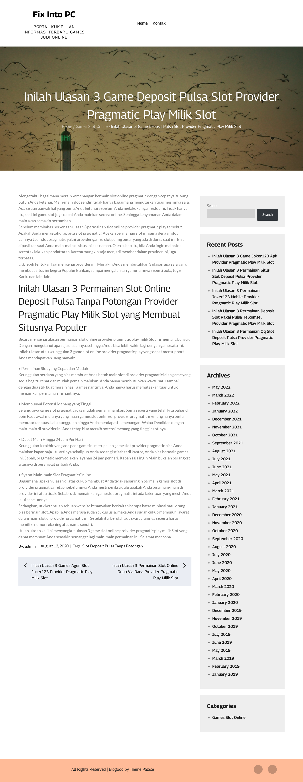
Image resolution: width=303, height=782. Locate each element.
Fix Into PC (54, 14)
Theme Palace (142, 769)
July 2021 (221, 459)
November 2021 (227, 427)
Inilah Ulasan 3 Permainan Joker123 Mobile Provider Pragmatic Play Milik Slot (236, 296)
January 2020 (225, 602)
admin (30, 545)
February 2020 (226, 594)
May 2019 (221, 650)
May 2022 (221, 387)
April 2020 (222, 578)
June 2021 (222, 467)
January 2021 (225, 506)
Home (142, 23)
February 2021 (226, 498)
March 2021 (223, 490)
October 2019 (225, 626)
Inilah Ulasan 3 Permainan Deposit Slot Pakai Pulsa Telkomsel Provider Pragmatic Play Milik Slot (243, 317)
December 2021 (227, 419)
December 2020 (227, 514)
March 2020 (223, 586)
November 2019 (227, 618)
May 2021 (221, 475)
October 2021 (225, 435)
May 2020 (221, 570)
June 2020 (222, 562)
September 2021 (227, 443)
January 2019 (225, 674)
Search (212, 206)
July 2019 (221, 634)
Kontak (159, 23)
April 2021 (222, 482)
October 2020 (225, 530)
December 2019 (227, 610)
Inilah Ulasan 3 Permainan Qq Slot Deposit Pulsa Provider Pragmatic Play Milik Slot (243, 337)
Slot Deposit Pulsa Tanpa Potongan (112, 545)
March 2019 (223, 658)
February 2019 (226, 666)
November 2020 (227, 522)
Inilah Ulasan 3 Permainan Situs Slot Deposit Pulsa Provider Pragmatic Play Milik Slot (241, 276)
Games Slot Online (229, 717)
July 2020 (221, 554)
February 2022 (226, 403)
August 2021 (224, 451)
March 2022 (223, 395)
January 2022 (225, 411)
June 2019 (222, 642)
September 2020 (227, 538)
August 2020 (224, 546)
